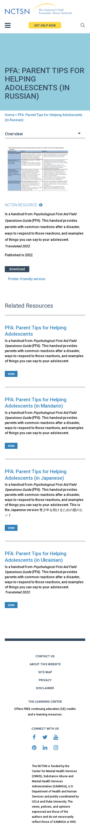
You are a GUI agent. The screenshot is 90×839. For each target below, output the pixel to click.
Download (17, 269)
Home (9, 115)
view (11, 374)
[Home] (38, 8)
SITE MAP (45, 672)
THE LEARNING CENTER (45, 701)
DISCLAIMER (45, 688)
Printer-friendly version (26, 279)
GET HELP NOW (45, 25)
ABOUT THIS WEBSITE (45, 664)
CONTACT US (45, 656)
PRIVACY (45, 680)
